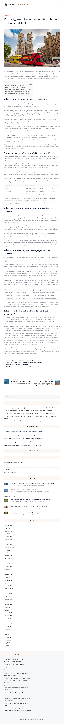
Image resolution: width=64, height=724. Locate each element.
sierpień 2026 (8, 525)
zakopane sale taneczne (10, 496)
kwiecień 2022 (8, 572)
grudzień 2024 (8, 542)
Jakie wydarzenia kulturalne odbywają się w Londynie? (17, 93)
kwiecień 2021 (8, 604)
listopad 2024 (8, 544)
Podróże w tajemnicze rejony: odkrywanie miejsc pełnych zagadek (24, 362)
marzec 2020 (8, 640)
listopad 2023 (8, 561)
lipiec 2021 (7, 596)
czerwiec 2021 (8, 599)
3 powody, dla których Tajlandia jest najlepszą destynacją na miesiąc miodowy (24, 431)
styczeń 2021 (8, 613)
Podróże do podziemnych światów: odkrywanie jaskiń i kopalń (23, 360)
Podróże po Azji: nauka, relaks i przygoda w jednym (23, 489)
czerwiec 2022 (8, 566)
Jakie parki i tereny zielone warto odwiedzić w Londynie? (18, 89)
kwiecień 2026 (8, 536)
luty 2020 (7, 643)
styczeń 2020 (8, 645)
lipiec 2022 (7, 563)
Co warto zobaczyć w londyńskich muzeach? (15, 87)
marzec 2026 (8, 539)
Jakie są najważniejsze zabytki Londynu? (14, 85)
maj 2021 (7, 602)
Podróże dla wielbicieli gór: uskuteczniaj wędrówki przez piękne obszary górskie (30, 499)
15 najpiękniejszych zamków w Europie (14, 664)
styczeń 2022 (8, 580)
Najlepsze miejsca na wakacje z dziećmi (17, 364)
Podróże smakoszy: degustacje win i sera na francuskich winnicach (21, 442)
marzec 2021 (8, 607)
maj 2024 (7, 553)
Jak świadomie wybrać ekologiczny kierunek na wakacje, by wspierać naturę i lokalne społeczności (29, 413)
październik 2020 (9, 621)
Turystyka (7, 15)
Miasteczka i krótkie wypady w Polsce (13, 462)
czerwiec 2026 (8, 531)
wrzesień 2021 (8, 591)
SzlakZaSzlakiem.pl (31, 719)
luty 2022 (7, 577)
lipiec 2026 (7, 528)
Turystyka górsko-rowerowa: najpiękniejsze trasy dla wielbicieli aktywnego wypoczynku (32, 483)
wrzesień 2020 (8, 623)
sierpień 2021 (8, 593)
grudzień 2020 (8, 615)
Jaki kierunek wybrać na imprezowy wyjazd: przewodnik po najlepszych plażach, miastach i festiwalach (31, 408)
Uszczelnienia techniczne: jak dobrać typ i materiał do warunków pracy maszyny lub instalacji (28, 410)
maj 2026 (7, 533)
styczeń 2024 (8, 558)
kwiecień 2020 (8, 637)
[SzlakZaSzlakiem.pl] (17, 4)
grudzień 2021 (8, 583)
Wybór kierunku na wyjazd (10, 472)
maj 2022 (7, 569)
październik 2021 (9, 588)
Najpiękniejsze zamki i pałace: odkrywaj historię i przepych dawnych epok (26, 367)
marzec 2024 (8, 555)
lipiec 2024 (7, 550)
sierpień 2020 (8, 626)
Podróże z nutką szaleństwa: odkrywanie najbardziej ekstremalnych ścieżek (23, 438)
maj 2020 (7, 634)
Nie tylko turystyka (8, 465)
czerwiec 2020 (8, 632)
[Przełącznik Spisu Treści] (30, 83)
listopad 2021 (8, 585)
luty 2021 (7, 610)
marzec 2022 (8, 574)
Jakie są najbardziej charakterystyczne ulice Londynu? (17, 91)
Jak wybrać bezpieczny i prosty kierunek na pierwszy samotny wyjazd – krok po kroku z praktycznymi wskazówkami (17, 680)
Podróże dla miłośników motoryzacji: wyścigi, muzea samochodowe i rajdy (29, 512)
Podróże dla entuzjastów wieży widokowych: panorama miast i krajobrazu (28, 506)
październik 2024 (9, 547)
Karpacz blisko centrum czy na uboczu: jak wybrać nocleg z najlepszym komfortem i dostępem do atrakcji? (16, 687)
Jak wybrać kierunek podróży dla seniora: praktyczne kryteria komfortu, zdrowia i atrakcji (27, 421)
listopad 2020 (8, 618)
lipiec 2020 (7, 629)
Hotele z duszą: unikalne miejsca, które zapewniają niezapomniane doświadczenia (24, 445)
